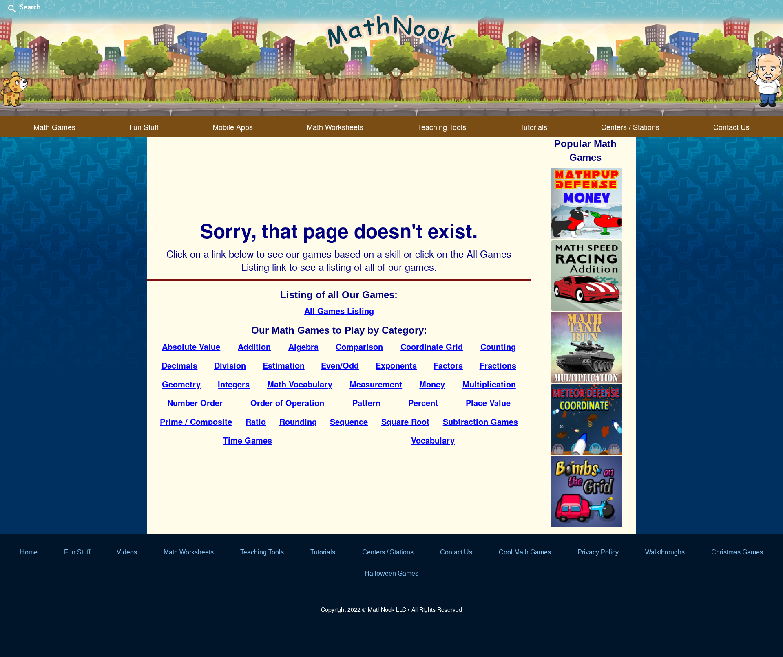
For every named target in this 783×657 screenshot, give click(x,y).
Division (230, 365)
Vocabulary (433, 440)
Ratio (256, 421)
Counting (498, 346)
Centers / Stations (630, 126)
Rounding (298, 421)
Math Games (54, 126)
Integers (234, 384)
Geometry (181, 384)
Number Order (195, 403)
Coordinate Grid (431, 346)
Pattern (366, 403)
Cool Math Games (525, 552)
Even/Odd (340, 365)
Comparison (359, 346)
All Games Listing (339, 310)
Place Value (488, 403)
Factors (448, 365)
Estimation (284, 365)
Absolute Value (191, 346)
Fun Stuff (144, 126)
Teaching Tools (442, 126)
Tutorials (533, 126)
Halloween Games (391, 573)
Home (29, 552)
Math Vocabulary (299, 384)
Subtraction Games (480, 421)
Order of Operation (287, 403)
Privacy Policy (598, 552)
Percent (423, 403)
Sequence (349, 421)
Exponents (396, 365)
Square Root (405, 421)
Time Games (247, 440)
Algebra (303, 346)
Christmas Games (737, 552)
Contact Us (731, 126)
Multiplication (489, 384)
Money (432, 384)
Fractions (498, 365)
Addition (254, 346)
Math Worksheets (335, 126)
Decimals (179, 365)
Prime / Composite (196, 421)
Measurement (375, 384)
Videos (127, 552)
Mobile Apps (232, 126)
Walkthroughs (665, 552)
